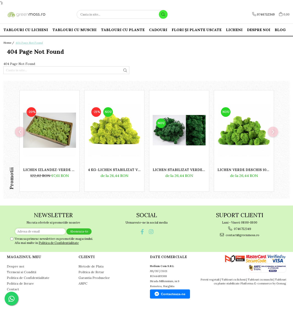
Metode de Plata (91, 266)
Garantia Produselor (94, 278)
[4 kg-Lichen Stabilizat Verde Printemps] (114, 130)
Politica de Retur (91, 272)
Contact (13, 289)
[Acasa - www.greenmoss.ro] (26, 14)
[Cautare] (163, 14)
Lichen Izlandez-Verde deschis (49, 170)
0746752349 (242, 229)
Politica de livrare (20, 283)
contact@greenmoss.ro (242, 235)
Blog (280, 29)
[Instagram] (151, 232)
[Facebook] (142, 232)
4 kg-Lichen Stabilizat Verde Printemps (114, 170)
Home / (9, 42)
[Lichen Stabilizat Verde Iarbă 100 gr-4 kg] (179, 130)
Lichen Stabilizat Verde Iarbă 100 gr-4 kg (179, 170)
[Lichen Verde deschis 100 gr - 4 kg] (243, 130)
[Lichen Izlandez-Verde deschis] (49, 130)
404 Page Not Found (29, 42)
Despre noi (258, 29)
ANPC (83, 283)
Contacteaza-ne (173, 294)
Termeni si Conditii (21, 272)
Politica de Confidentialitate (59, 243)
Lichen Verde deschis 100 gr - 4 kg (243, 170)
